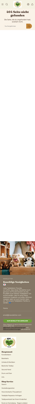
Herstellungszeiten (8, 388)
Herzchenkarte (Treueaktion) (12, 392)
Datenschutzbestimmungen (12, 329)
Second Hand (6, 369)
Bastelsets (5, 358)
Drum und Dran (7, 373)
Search (4, 384)
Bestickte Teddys (7, 366)
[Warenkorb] (32, 4)
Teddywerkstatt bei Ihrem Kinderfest (14, 399)
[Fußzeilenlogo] (9, 342)
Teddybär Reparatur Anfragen (12, 395)
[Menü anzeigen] (2, 4)
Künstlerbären (6, 355)
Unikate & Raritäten (8, 362)
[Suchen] (29, 26)
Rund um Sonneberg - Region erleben (15, 403)
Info (3, 377)
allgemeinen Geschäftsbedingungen (14, 327)
